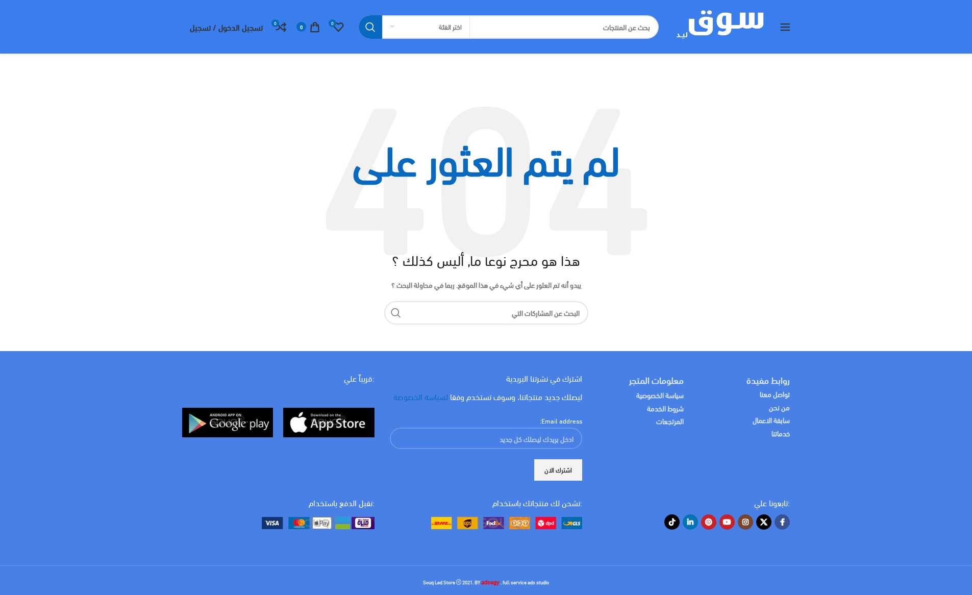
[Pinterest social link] (708, 522)
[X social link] (763, 522)
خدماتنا (780, 433)
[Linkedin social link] (690, 522)
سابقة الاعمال (770, 419)
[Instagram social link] (745, 522)
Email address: (561, 420)
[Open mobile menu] (785, 27)
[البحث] (370, 27)
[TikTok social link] (672, 522)
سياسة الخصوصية (660, 394)
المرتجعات (670, 420)
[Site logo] (719, 25)
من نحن (779, 407)
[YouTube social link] (727, 522)
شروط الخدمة (665, 408)
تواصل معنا (775, 393)
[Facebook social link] (782, 522)
